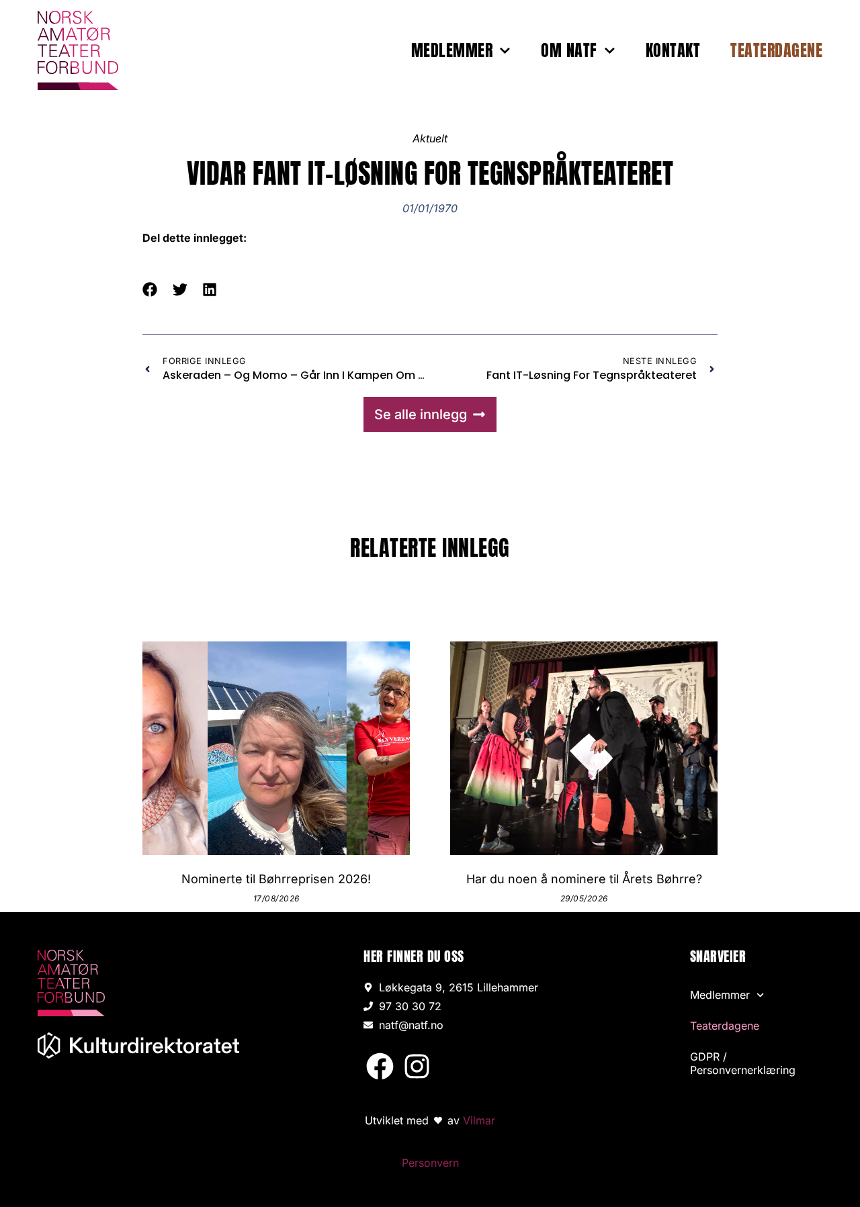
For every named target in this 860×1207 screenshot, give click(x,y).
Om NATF (569, 50)
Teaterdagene (776, 50)
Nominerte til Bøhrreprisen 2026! (276, 879)
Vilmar (479, 1120)
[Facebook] (379, 1065)
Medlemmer (452, 50)
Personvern (430, 1162)
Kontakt (673, 50)
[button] (150, 290)
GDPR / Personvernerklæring (743, 1063)
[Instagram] (416, 1065)
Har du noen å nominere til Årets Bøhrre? (584, 879)
